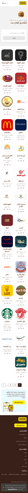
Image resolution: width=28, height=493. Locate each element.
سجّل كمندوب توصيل (21, 441)
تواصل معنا (4, 474)
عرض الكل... (24, 466)
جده (15, 20)
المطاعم (20, 20)
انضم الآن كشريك (22, 444)
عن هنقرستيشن (23, 434)
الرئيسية (25, 20)
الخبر (26, 462)
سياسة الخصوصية (12, 489)
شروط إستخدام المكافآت (13, 474)
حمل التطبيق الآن (18, 402)
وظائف (25, 437)
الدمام (25, 452)
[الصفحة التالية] (4, 385)
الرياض (25, 459)
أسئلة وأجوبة (24, 474)
